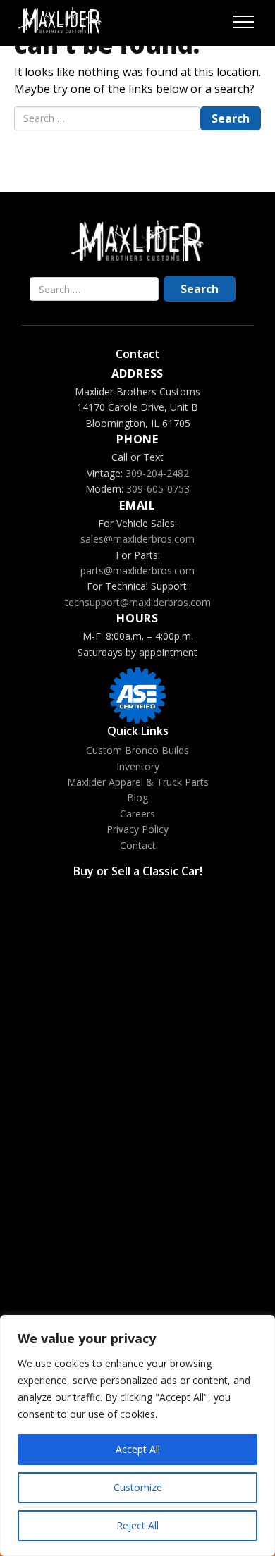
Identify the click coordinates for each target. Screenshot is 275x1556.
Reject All (137, 1525)
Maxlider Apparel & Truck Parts (138, 782)
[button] (243, 20)
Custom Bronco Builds (137, 750)
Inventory (137, 766)
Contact (138, 845)
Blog (137, 797)
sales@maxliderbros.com (137, 538)
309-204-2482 (157, 473)
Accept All (138, 1449)
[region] (137, 1435)
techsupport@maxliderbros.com (138, 602)
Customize (138, 1487)
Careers (137, 813)
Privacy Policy (137, 829)
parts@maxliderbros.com (137, 570)
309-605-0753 (158, 488)
